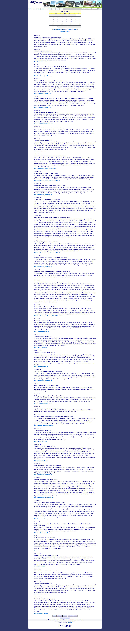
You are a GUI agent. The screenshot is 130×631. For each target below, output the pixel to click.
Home (30, 8)
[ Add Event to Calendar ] (65, 31)
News (38, 8)
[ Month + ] (70, 29)
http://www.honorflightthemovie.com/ (43, 497)
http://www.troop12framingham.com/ (43, 425)
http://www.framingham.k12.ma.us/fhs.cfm (45, 168)
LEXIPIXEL (70, 622)
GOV (57, 8)
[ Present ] (65, 29)
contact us (71, 619)
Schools (48, 8)
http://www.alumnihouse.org (41, 331)
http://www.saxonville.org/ (41, 519)
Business (43, 8)
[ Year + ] (75, 29)
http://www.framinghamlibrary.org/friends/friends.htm (48, 316)
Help (61, 8)
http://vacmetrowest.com (40, 62)
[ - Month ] (59, 29)
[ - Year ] (54, 29)
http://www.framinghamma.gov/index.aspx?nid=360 (47, 180)
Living (53, 8)
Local (34, 8)
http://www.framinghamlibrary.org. (43, 123)
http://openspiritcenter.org (41, 366)
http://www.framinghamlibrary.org (43, 76)
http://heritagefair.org (39, 566)
